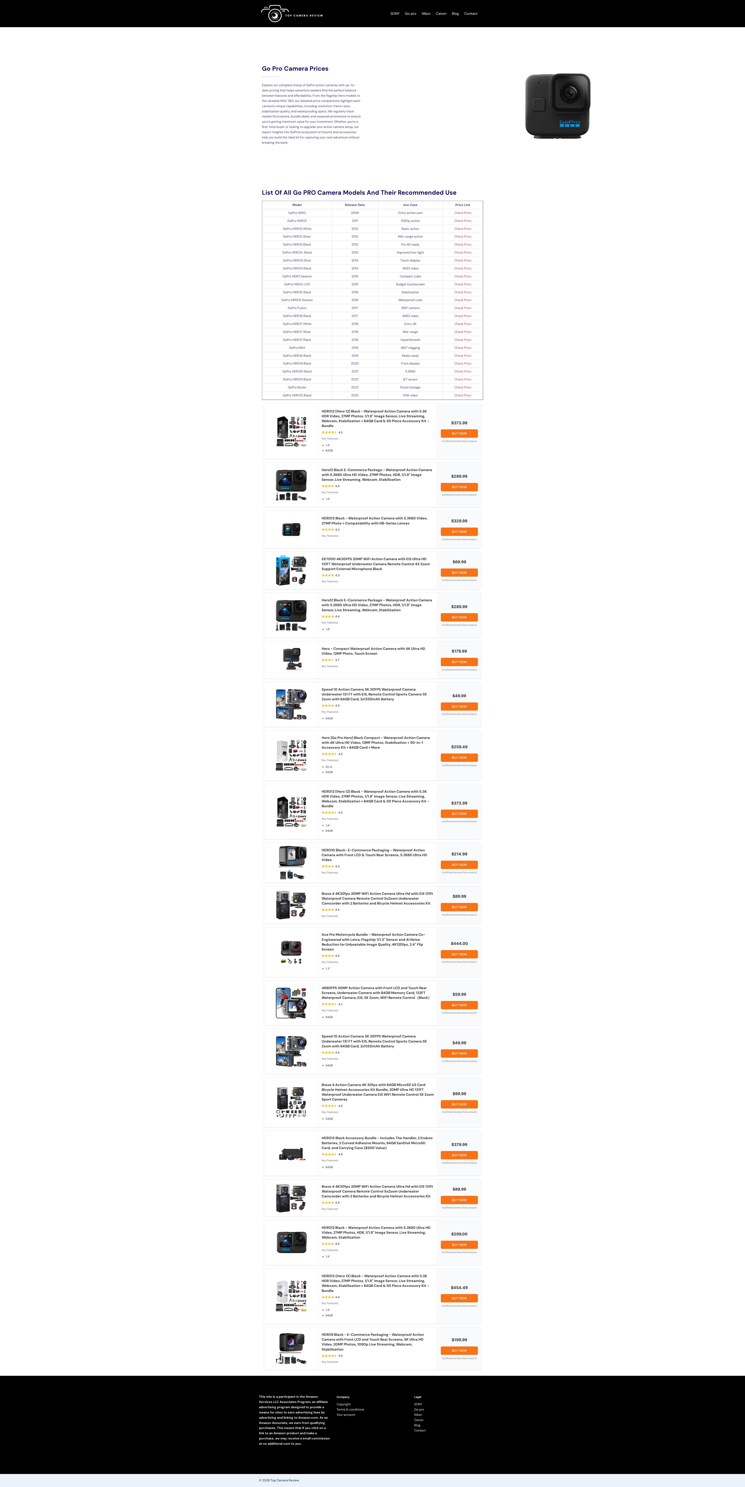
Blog (455, 13)
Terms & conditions (350, 1409)
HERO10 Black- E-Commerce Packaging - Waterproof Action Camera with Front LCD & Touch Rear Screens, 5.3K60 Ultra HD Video (374, 855)
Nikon (426, 13)
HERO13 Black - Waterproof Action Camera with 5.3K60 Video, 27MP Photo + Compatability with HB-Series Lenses (374, 520)
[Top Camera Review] (291, 13)
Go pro (410, 13)
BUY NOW (459, 433)
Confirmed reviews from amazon (459, 441)
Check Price (462, 213)
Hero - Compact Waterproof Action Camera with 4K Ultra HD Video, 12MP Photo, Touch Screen (373, 651)
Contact (470, 13)
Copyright (344, 1404)
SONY (395, 13)
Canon (441, 13)
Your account (346, 1415)
